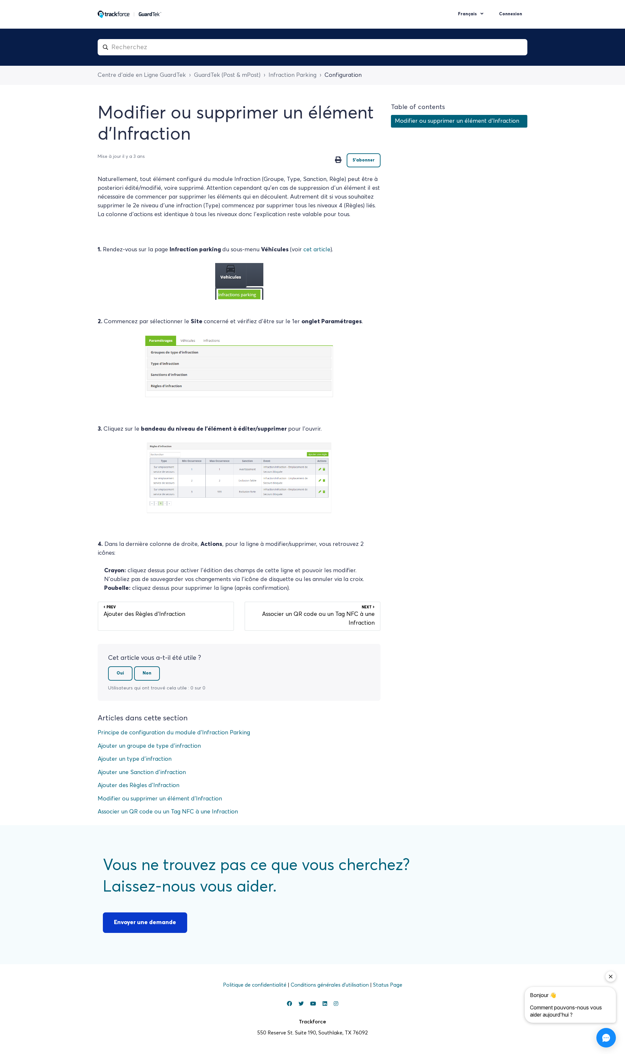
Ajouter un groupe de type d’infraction (149, 746)
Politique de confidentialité (255, 985)
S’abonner (364, 160)
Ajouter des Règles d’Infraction (138, 785)
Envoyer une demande (145, 922)
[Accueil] (129, 14)
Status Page (387, 985)
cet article (316, 250)
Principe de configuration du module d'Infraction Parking (174, 733)
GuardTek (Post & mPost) (227, 75)
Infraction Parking (292, 75)
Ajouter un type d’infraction (135, 759)
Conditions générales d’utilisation (330, 985)
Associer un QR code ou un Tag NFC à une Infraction (168, 812)
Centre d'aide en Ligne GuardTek (142, 75)
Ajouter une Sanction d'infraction (142, 772)
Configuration (343, 75)
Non (147, 673)
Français (468, 14)
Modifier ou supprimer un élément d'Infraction (160, 799)
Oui (120, 673)
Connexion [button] (510, 14)
